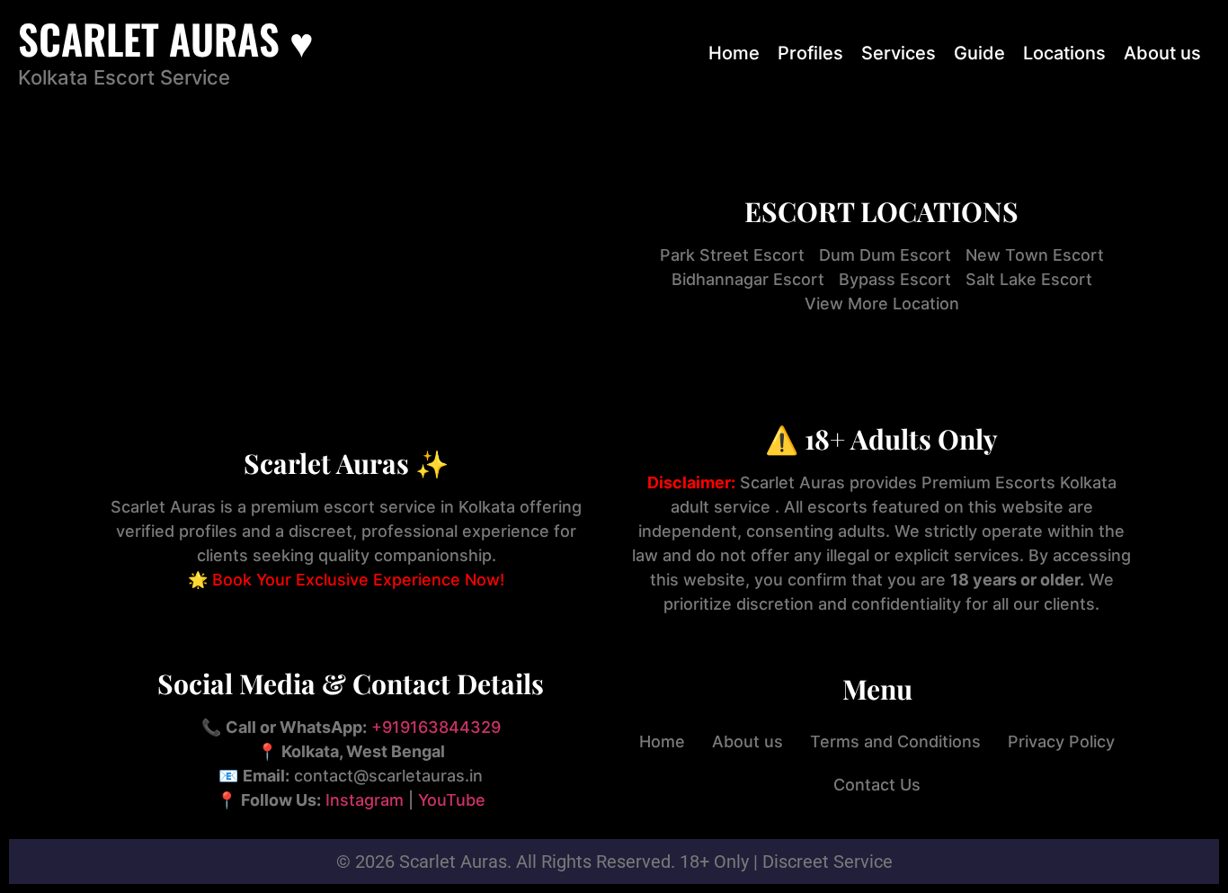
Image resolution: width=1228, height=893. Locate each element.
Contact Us (877, 784)
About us (1162, 53)
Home (734, 53)
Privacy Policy (1061, 741)
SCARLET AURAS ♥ (166, 38)
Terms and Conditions (895, 741)
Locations (1064, 53)
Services (898, 53)
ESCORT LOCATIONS (881, 211)
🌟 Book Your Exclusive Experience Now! (346, 579)
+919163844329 (436, 727)
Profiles (810, 53)
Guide (979, 53)
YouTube (451, 799)
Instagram (364, 799)
